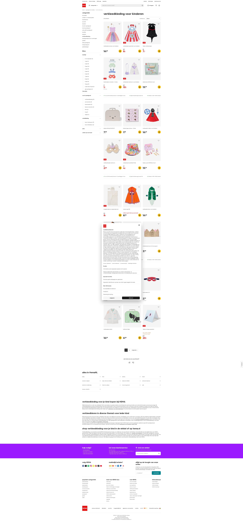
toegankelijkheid (117, 508)
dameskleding (85, 481)
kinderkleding (85, 483)
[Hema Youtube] (101, 466)
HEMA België (155, 481)
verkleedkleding (86, 36)
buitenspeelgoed (86, 28)
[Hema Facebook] (83, 466)
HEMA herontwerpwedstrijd (112, 490)
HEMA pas (108, 483)
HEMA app (108, 481)
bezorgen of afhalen (88, 451)
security (110, 508)
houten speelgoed (86, 26)
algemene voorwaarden (128, 508)
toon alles (84, 91)
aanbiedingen (85, 46)
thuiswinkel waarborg (153, 508)
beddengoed (85, 486)
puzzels (84, 21)
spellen (84, 40)
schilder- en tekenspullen (88, 17)
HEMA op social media (111, 488)
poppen (84, 34)
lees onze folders (110, 485)
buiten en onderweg (86, 385)
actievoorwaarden (133, 494)
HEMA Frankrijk (155, 485)
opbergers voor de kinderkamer (115, 408)
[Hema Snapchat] (93, 466)
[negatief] (133, 362)
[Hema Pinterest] (96, 466)
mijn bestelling (86, 450)
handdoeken (85, 490)
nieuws (107, 501)
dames (123, 376)
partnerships (132, 497)
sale (143, 385)
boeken (84, 23)
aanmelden (156, 473)
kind (103, 376)
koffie (83, 497)
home (83, 9)
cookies (136, 508)
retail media (132, 499)
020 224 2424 (112, 450)
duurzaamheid (133, 485)
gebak (83, 495)
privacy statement (96, 508)
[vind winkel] (159, 453)
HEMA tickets (109, 495)
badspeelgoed (85, 44)
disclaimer (104, 508)
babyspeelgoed (86, 42)
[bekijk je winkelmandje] (159, 5)
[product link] (113, 33)
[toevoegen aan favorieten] (119, 23)
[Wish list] (156, 5)
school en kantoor (146, 380)
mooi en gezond (126, 385)
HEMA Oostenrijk (155, 486)
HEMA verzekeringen (110, 497)
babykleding (84, 485)
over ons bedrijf (133, 481)
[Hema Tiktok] (98, 466)
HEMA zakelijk (133, 490)
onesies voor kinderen (137, 433)
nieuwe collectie (85, 389)
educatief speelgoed (87, 30)
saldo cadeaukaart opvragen (136, 495)
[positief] (129, 362)
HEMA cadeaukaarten (110, 494)
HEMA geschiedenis (134, 488)
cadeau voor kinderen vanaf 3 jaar (100, 421)
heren (143, 376)
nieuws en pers (133, 486)
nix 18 (141, 508)
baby (83, 376)
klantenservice (133, 492)
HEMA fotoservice (110, 492)
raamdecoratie (85, 492)
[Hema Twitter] (86, 466)
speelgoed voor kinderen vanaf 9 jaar (128, 424)
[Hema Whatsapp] (88, 466)
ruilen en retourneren (88, 453)
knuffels (84, 32)
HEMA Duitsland (155, 483)
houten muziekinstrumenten (142, 419)
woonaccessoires (85, 488)
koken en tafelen (126, 380)
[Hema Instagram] (91, 466)
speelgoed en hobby (90, 9)
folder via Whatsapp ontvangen (112, 486)
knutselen (84, 15)
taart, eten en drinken (107, 380)
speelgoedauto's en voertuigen (89, 38)
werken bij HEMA (133, 483)
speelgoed (84, 494)
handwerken (85, 19)
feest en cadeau (105, 385)
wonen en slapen (86, 380)
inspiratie (108, 499)
